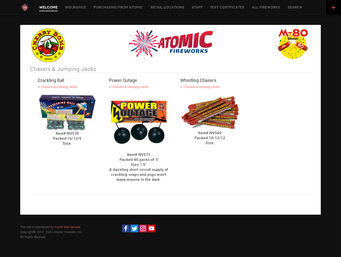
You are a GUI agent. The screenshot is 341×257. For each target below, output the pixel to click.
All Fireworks (266, 7)
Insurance (75, 7)
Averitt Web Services (67, 227)
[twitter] (134, 228)
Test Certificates (227, 7)
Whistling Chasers (198, 80)
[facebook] (126, 228)
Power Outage (123, 80)
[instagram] (143, 228)
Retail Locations (167, 7)
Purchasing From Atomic (118, 7)
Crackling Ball (51, 80)
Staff (197, 7)
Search (295, 7)
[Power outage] (138, 122)
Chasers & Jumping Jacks (59, 87)
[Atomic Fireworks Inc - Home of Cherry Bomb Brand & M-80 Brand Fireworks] (25, 7)
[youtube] (151, 228)
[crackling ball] (67, 112)
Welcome (48, 7)
